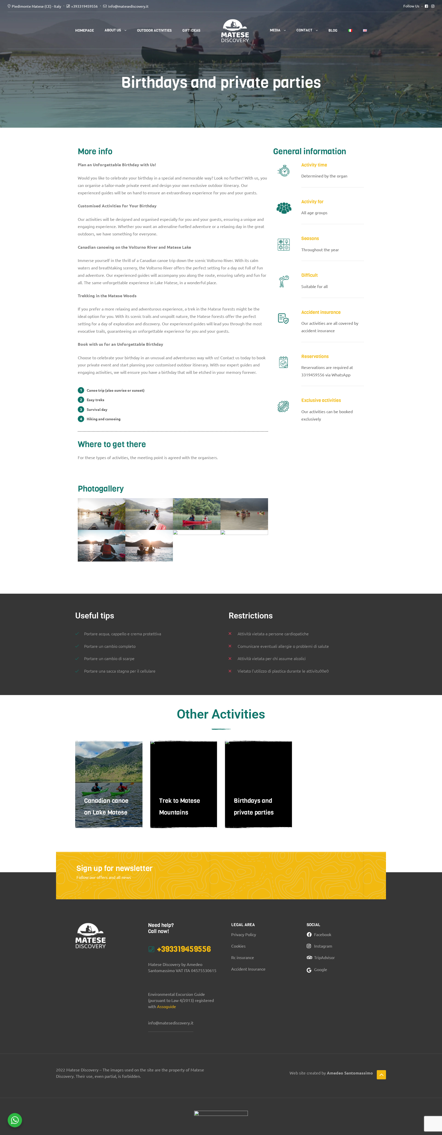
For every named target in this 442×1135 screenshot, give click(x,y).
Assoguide (166, 1006)
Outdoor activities (154, 30)
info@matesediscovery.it (128, 6)
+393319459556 (84, 6)
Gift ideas (191, 30)
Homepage (84, 30)
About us (113, 30)
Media (275, 30)
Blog (332, 30)
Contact (304, 30)
